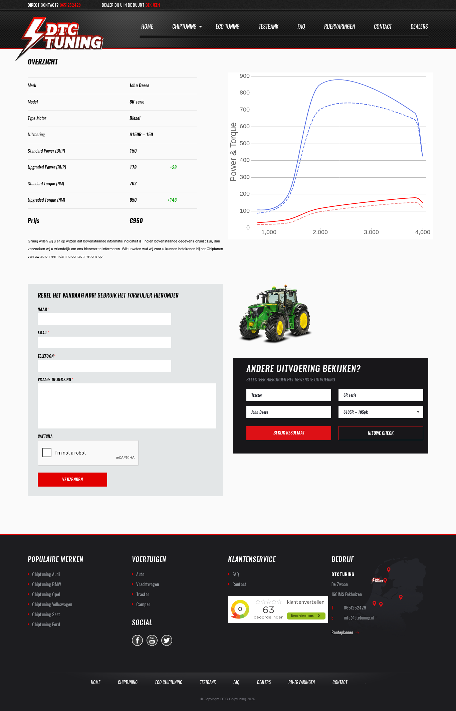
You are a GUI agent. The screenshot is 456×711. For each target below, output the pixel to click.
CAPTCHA (45, 436)
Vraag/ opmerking (55, 379)
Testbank (268, 26)
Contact (383, 26)
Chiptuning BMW (46, 583)
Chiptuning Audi (46, 573)
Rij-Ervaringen (301, 682)
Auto (140, 573)
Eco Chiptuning (168, 682)
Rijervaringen (339, 26)
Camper (143, 603)
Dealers (419, 26)
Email (43, 332)
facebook (137, 640)
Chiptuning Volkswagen (52, 603)
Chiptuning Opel (46, 593)
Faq (301, 26)
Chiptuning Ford (46, 624)
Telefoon (47, 356)
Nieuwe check (381, 433)
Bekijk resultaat (288, 432)
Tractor (142, 593)
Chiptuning (184, 26)
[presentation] (88, 453)
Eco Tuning (228, 26)
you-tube (152, 640)
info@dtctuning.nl (359, 617)
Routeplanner (342, 632)
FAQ (235, 573)
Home (147, 26)
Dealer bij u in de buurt (131, 5)
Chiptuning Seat (46, 613)
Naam (43, 309)
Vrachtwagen (147, 583)
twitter (166, 640)
